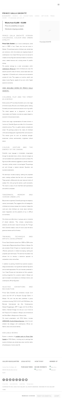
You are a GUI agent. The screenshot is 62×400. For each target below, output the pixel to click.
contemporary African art (9, 68)
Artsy (16, 379)
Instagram (13, 379)
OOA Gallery (31, 4)
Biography (6, 16)
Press (52, 16)
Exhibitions (28, 16)
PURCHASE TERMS (27, 367)
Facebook (3, 379)
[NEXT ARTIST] (24, 18)
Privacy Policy (5, 384)
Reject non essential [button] (44, 395)
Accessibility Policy (14, 384)
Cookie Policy (22, 384)
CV (21, 16)
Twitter (7, 379)
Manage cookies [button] (30, 384)
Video (37, 16)
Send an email (23, 379)
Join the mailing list (26, 379)
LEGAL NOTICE (25, 361)
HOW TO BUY (39, 361)
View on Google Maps (20, 379)
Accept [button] (57, 395)
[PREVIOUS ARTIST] (9, 18)
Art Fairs (44, 16)
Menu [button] (58, 4)
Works (15, 16)
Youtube (10, 379)
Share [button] (4, 18)
